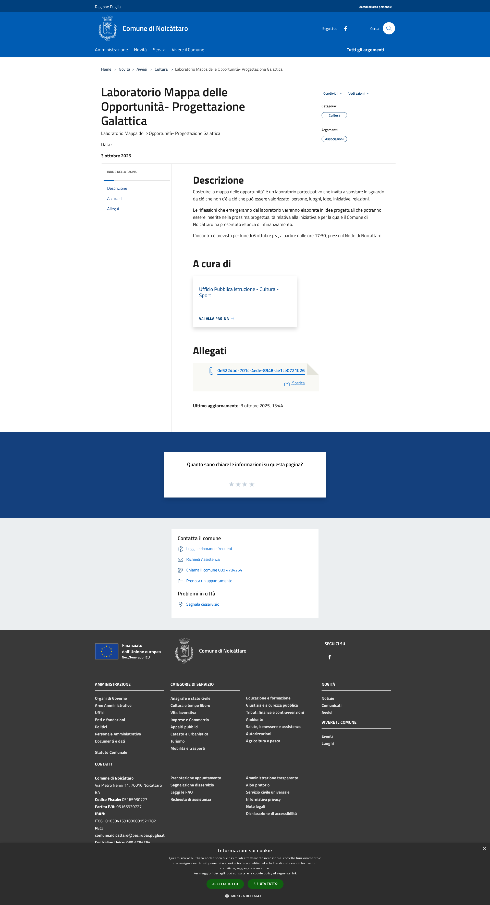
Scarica (298, 383)
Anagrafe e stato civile (190, 698)
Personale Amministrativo (118, 734)
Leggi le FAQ (181, 792)
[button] (245, 896)
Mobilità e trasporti (187, 748)
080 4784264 (138, 842)
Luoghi (328, 743)
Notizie (328, 698)
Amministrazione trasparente (272, 778)
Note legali (255, 806)
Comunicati (331, 705)
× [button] (484, 848)
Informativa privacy (263, 799)
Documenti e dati (110, 741)
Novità (124, 69)
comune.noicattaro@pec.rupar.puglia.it (130, 835)
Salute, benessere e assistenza (273, 726)
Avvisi (142, 69)
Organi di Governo (111, 698)
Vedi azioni (356, 93)
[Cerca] (389, 28)
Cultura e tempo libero (190, 705)
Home (106, 69)
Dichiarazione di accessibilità (271, 813)
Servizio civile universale (267, 792)
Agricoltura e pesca (263, 741)
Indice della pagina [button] (122, 171)
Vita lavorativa (183, 712)
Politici (101, 727)
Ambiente (254, 719)
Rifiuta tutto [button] (265, 884)
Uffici (99, 712)
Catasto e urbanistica (189, 734)
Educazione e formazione (268, 698)
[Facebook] (343, 28)
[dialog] (245, 874)
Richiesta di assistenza (190, 799)
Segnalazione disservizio (192, 785)
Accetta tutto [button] (225, 884)
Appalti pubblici (184, 727)
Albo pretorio (258, 785)
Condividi (330, 93)
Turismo (177, 741)
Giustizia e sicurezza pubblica (272, 705)
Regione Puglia (108, 7)
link (294, 873)
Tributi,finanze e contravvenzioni (275, 712)
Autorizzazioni (258, 734)
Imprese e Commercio (189, 720)
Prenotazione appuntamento (195, 778)
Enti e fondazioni (110, 720)
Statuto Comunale (111, 752)
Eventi (327, 736)
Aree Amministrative (113, 705)
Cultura (161, 69)
